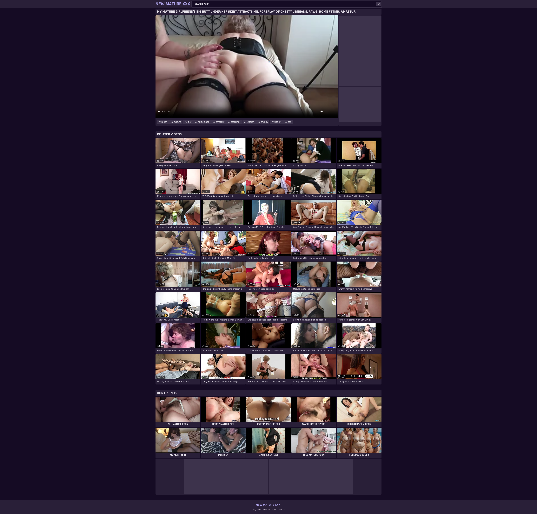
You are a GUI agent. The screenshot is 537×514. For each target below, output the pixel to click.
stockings (236, 122)
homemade (203, 122)
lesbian (250, 122)
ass (289, 122)
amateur (220, 122)
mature (177, 122)
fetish (164, 122)
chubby (264, 122)
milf (189, 122)
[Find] (378, 4)
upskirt (277, 122)
